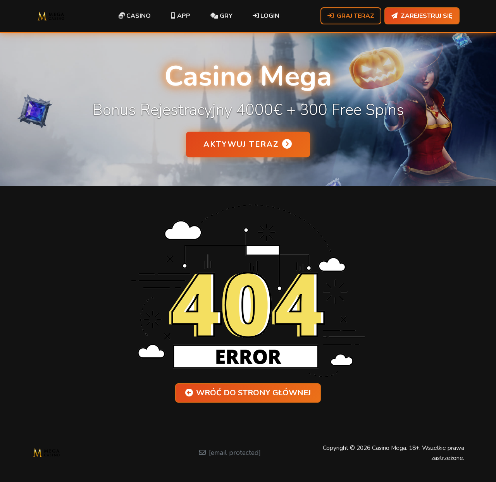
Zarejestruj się (427, 16)
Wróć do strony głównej (253, 393)
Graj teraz (355, 16)
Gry (225, 16)
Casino (138, 16)
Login (269, 16)
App (183, 16)
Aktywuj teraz (241, 144)
